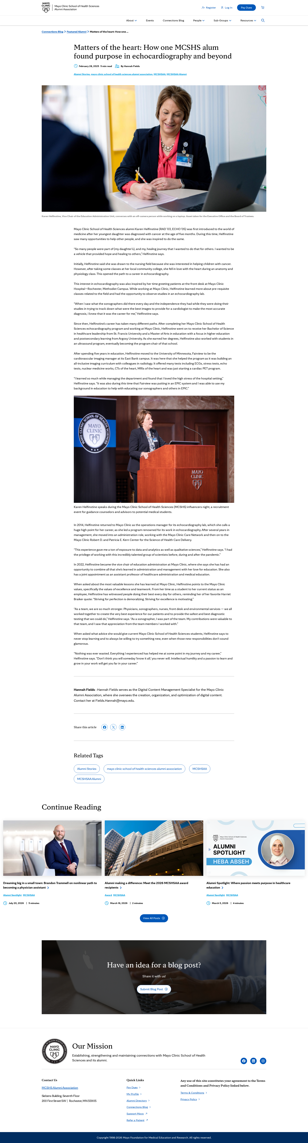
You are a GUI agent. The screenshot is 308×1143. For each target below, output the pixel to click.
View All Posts (151, 918)
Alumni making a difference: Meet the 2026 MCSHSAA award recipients (146, 885)
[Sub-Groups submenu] (230, 20)
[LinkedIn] (253, 1061)
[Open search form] (263, 20)
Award (108, 895)
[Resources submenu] (255, 20)
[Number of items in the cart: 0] (262, 7)
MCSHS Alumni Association (60, 1088)
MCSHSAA (160, 74)
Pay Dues (246, 7)
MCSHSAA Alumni (177, 74)
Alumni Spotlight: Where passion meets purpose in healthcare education (248, 885)
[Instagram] (263, 1061)
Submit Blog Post (151, 989)
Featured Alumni (76, 31)
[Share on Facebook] (105, 727)
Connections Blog (52, 31)
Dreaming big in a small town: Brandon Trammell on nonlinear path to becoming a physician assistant (50, 885)
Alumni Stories (82, 74)
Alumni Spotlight (12, 895)
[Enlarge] (230, 399)
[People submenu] (203, 20)
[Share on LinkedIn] (122, 727)
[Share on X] (113, 727)
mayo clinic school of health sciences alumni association (122, 74)
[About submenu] (135, 20)
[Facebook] (244, 1061)
